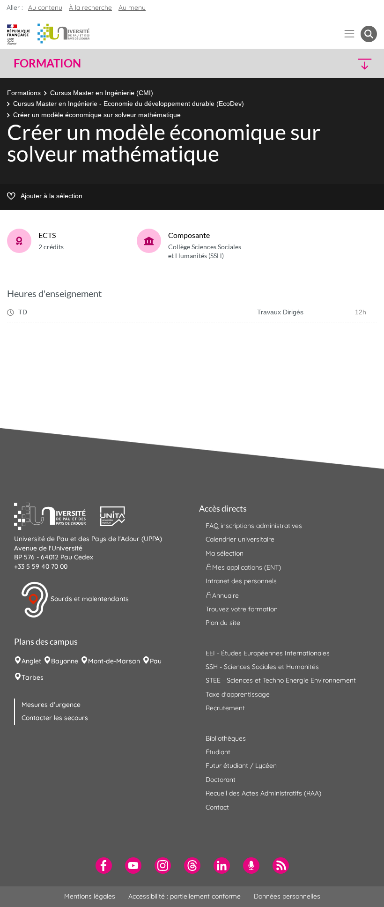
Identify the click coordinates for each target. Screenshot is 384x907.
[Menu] (350, 34)
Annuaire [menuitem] (225, 595)
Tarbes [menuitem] (33, 677)
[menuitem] (103, 865)
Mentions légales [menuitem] (89, 896)
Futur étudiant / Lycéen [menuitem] (241, 765)
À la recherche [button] (90, 7)
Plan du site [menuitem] (223, 622)
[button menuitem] (369, 34)
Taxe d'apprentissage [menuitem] (238, 694)
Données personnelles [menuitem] (287, 896)
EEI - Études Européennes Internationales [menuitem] (268, 653)
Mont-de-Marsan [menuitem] (114, 661)
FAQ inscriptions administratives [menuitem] (254, 525)
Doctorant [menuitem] (221, 779)
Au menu (132, 7)
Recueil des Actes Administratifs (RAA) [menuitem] (263, 793)
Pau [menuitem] (156, 661)
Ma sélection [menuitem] (225, 553)
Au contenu (45, 7)
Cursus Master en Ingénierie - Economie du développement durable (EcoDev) (128, 103)
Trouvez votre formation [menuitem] (242, 609)
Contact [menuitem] (217, 807)
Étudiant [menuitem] (218, 752)
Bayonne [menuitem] (64, 661)
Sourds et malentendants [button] (89, 599)
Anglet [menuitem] (31, 661)
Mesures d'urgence (51, 704)
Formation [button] (47, 63)
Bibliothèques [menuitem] (226, 738)
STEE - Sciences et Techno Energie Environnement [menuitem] (281, 680)
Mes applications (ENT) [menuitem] (246, 567)
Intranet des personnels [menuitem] (241, 581)
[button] (333, 63)
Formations (24, 93)
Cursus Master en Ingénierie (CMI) (101, 93)
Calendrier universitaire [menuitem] (240, 539)
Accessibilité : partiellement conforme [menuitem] (184, 896)
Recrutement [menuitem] (225, 708)
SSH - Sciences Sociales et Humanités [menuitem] (262, 666)
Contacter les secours (55, 718)
